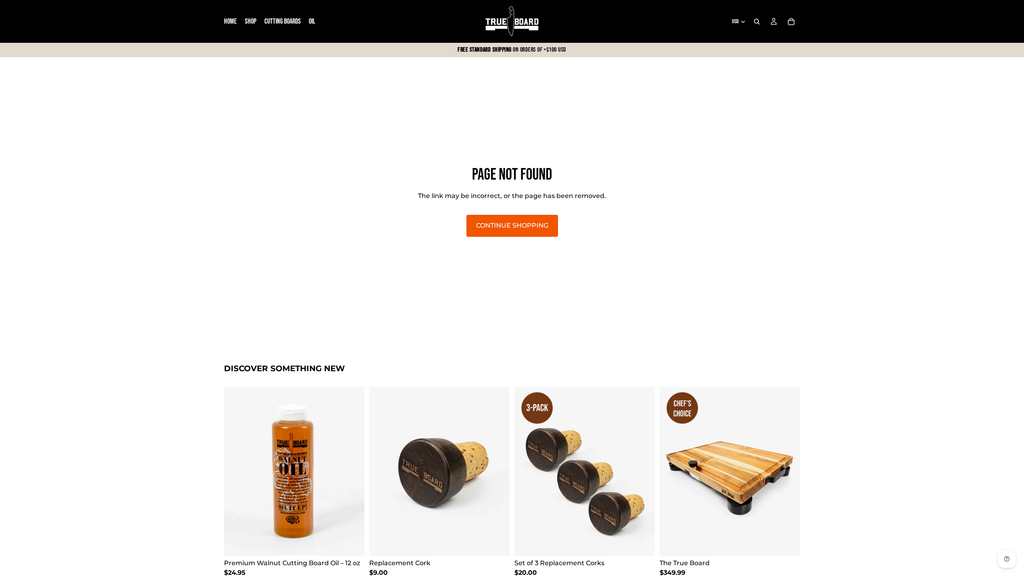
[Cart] (791, 21)
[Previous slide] (236, 471)
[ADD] (352, 543)
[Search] (757, 21)
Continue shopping (512, 225)
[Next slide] (352, 471)
